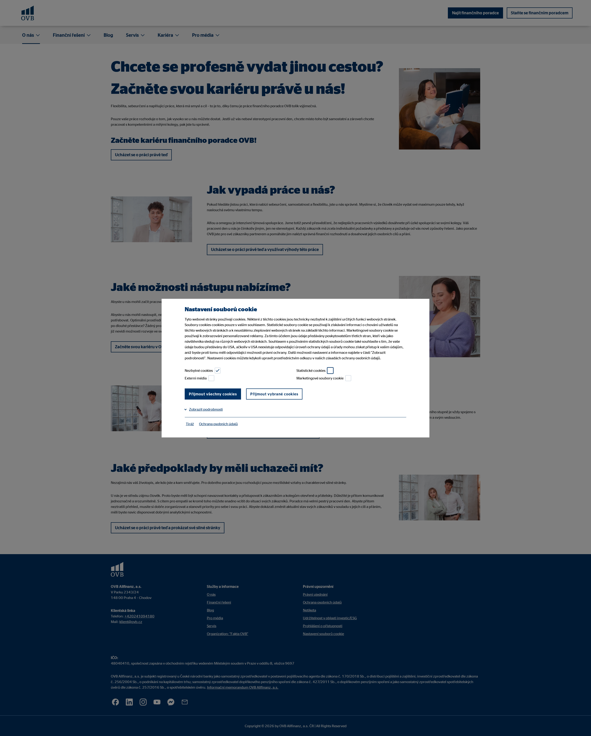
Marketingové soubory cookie (320, 378)
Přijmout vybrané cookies (274, 394)
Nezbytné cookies (199, 370)
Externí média (196, 378)
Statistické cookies (311, 370)
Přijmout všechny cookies (213, 394)
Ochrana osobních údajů (218, 424)
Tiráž (190, 424)
